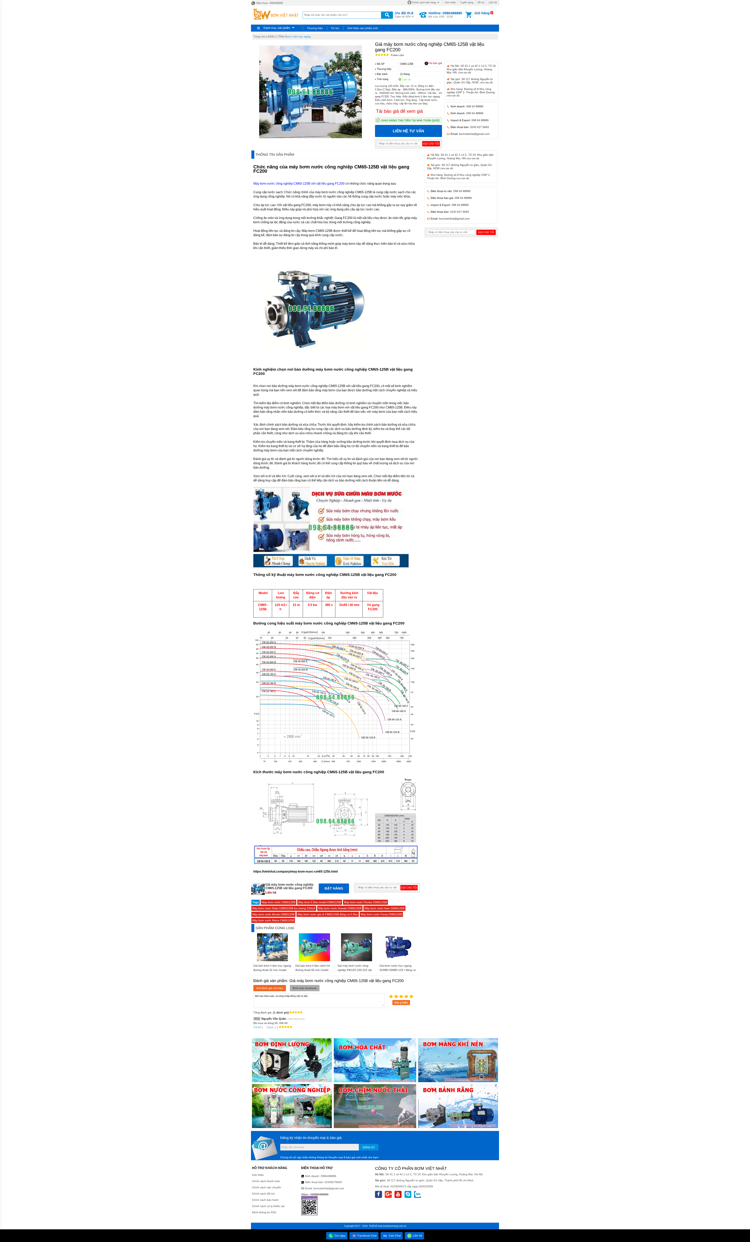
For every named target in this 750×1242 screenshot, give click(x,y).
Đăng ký (369, 1147)
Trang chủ (259, 36)
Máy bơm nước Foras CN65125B (381, 914)
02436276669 (333, 1182)
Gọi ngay (340, 1235)
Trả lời (257, 1027)
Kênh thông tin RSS (264, 1212)
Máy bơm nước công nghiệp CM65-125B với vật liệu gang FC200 (299, 183)
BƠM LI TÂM (275, 36)
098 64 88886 (474, 106)
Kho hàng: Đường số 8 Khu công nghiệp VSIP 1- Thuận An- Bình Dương (471, 92)
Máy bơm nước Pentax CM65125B (365, 902)
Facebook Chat (367, 1235)
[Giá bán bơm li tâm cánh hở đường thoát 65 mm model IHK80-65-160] (314, 960)
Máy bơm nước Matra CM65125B (273, 920)
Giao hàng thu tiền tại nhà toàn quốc (410, 120)
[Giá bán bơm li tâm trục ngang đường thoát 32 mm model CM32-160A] (272, 960)
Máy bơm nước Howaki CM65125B (340, 908)
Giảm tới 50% (404, 14)
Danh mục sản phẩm (276, 27)
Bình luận (397, 55)
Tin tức (335, 28)
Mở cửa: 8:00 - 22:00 (445, 14)
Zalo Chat (394, 1235)
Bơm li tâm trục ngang (298, 36)
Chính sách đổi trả (263, 1193)
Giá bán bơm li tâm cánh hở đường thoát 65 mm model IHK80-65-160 (312, 970)
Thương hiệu (315, 28)
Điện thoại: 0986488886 (269, 3)
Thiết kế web (375, 1226)
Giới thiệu (450, 2)
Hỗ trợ (481, 2)
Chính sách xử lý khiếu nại (268, 1206)
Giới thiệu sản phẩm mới (362, 28)
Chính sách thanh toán (266, 1181)
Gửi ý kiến (401, 1002)
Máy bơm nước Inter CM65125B (384, 908)
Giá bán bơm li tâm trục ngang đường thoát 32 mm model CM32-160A (272, 970)
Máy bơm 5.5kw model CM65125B (319, 902)
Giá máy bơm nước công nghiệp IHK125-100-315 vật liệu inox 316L (355, 970)
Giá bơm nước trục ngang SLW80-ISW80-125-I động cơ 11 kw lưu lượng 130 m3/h (397, 970)
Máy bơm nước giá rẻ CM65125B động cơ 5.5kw (327, 914)
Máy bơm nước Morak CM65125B (273, 914)
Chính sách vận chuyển (266, 1187)
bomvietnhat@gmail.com (474, 133)
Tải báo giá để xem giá (399, 111)
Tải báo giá (435, 63)
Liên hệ (493, 2)
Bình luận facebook (305, 988)
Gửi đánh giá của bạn (269, 988)
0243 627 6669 (479, 127)
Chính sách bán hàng (424, 2)
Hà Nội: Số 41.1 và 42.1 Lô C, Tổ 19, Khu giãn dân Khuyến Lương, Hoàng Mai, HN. (471, 69)
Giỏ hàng (482, 13)
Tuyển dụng (466, 2)
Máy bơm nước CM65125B (278, 902)
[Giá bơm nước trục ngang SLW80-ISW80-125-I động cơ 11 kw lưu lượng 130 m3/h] (399, 960)
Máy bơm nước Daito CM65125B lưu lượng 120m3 (283, 908)
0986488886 (328, 1176)
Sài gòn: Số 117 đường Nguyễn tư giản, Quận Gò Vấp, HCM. (470, 80)
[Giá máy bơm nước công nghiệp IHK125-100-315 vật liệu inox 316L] (356, 960)
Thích (269, 1027)
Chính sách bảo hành (265, 1199)
